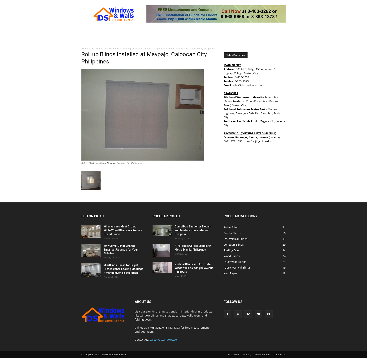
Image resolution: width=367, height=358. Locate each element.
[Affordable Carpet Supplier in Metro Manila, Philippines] (161, 250)
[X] (238, 314)
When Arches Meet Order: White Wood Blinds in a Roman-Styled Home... (123, 230)
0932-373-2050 (233, 141)
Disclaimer (234, 354)
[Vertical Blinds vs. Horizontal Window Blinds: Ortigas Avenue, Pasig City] (162, 267)
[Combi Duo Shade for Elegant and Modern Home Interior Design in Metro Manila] (162, 230)
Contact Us (280, 354)
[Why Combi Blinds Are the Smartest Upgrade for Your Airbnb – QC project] (91, 250)
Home (84, 48)
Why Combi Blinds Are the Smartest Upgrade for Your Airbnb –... (121, 249)
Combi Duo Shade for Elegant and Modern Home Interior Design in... (193, 230)
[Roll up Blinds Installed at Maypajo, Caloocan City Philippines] (142, 159)
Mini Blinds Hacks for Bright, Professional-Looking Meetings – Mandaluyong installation (123, 269)
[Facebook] (227, 314)
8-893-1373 (242, 81)
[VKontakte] (258, 314)
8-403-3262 (242, 77)
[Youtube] (269, 314)
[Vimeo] (248, 314)
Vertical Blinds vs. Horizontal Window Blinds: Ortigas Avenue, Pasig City (194, 268)
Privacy (247, 354)
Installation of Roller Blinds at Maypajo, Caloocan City (120, 48)
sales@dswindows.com (164, 339)
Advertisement (262, 354)
